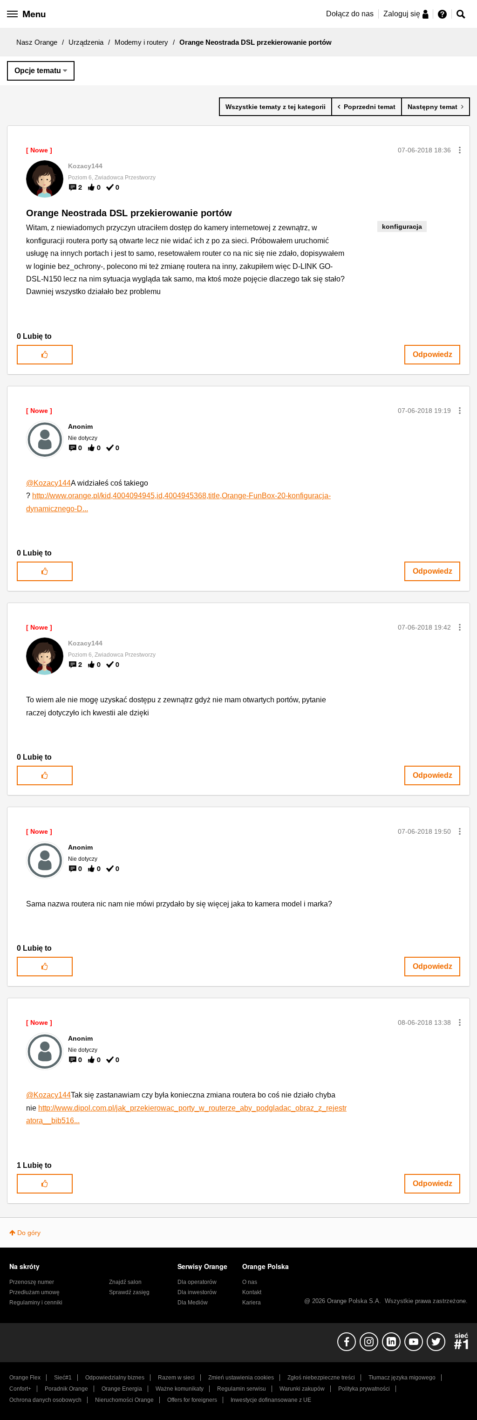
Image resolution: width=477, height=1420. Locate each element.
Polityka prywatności (364, 1389)
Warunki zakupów (302, 1389)
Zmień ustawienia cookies (241, 1377)
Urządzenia (85, 42)
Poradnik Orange (66, 1389)
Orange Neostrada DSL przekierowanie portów (129, 213)
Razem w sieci (176, 1377)
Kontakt (251, 1292)
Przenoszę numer (31, 1282)
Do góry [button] (29, 1232)
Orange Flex (25, 1377)
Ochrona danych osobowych (45, 1400)
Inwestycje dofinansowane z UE (271, 1400)
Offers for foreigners (192, 1400)
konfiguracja (402, 226)
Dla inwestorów (197, 1292)
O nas (249, 1282)
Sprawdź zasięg (129, 1292)
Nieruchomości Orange (124, 1400)
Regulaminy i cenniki (35, 1302)
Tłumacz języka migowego (402, 1377)
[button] (459, 150)
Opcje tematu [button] (37, 71)
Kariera (251, 1302)
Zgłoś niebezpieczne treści (321, 1377)
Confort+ (20, 1389)
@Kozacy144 (48, 483)
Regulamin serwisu (241, 1389)
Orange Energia (122, 1389)
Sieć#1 (63, 1377)
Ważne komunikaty (180, 1389)
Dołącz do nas (350, 14)
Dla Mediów (192, 1302)
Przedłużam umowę (34, 1292)
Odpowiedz (432, 354)
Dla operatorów (197, 1282)
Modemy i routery (141, 42)
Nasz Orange (36, 42)
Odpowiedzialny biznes (114, 1377)
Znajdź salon (125, 1282)
